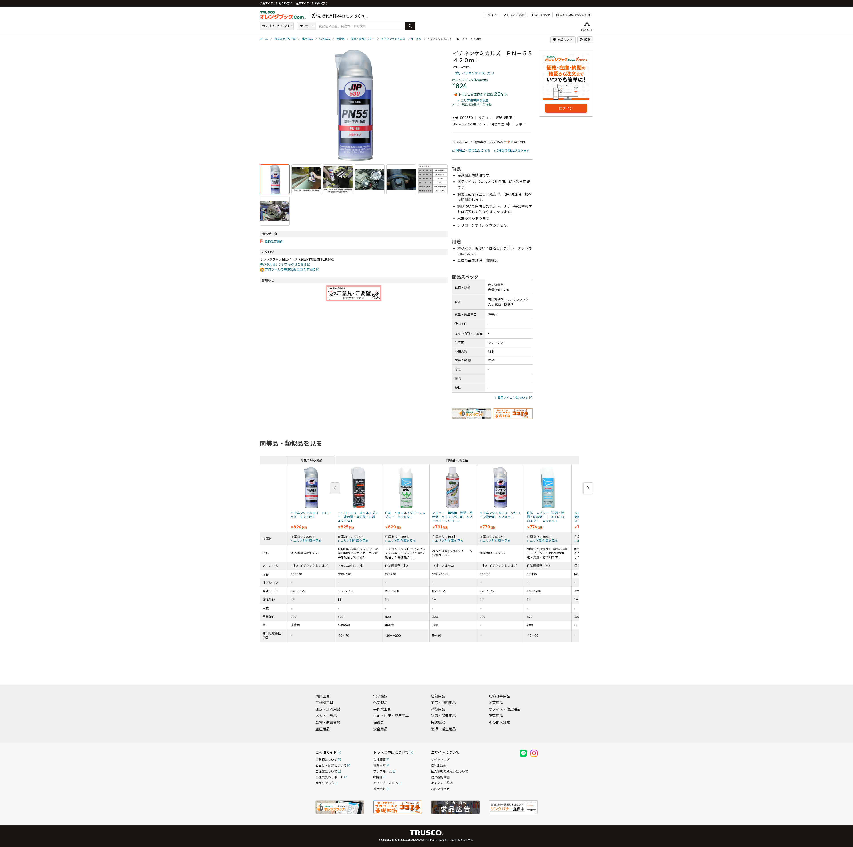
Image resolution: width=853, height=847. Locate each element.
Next (588, 488)
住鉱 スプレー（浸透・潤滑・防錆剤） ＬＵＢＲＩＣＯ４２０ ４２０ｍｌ (548, 498)
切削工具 (322, 696)
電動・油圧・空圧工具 (391, 715)
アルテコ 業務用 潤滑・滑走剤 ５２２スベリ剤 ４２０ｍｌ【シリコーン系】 (453, 498)
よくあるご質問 (514, 15)
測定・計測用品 (327, 709)
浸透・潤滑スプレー (363, 39)
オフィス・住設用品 (505, 709)
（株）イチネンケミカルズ (471, 73)
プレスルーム (382, 771)
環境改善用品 (499, 696)
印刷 (585, 40)
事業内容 (379, 765)
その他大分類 (499, 722)
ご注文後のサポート (329, 777)
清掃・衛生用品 (443, 729)
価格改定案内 (274, 241)
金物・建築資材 (327, 722)
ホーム (264, 39)
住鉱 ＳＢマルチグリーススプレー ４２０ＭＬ (406, 498)
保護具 (378, 722)
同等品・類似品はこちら (473, 150)
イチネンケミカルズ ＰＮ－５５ (401, 39)
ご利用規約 (438, 765)
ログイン (491, 15)
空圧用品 (322, 729)
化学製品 (307, 39)
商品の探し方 (324, 783)
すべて (304, 26)
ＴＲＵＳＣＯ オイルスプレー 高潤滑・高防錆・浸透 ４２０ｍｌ (358, 498)
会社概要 (379, 759)
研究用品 (496, 715)
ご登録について (326, 759)
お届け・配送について (331, 765)
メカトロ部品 (326, 715)
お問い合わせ (540, 15)
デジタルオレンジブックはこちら (283, 264)
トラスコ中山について (391, 752)
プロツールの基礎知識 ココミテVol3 (290, 269)
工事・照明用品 (443, 702)
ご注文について (326, 771)
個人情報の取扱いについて (449, 771)
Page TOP (842, 675)
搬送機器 (438, 722)
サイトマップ (440, 759)
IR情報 (377, 777)
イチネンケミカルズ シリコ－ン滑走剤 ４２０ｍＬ (500, 498)
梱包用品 (438, 696)
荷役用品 (438, 709)
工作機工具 (324, 702)
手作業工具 (382, 709)
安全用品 (380, 729)
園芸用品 (496, 702)
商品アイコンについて (512, 397)
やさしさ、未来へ (385, 783)
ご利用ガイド (326, 752)
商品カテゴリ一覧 (285, 39)
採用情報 (379, 789)
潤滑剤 (340, 39)
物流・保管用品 (443, 715)
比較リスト (563, 40)
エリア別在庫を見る (475, 100)
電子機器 (380, 696)
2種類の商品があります (513, 150)
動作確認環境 (440, 777)
